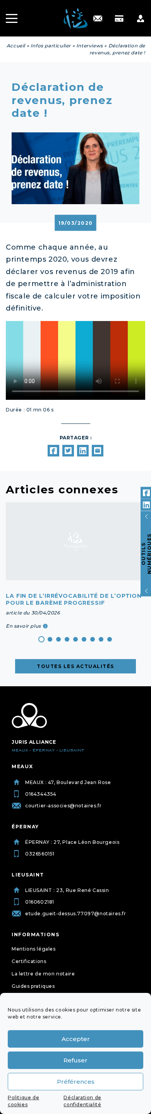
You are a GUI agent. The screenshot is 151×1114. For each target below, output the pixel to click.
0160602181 (39, 902)
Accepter (76, 1039)
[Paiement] (119, 18)
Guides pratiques (33, 986)
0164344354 (41, 794)
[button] (41, 639)
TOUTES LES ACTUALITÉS (75, 666)
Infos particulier (51, 46)
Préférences (75, 1081)
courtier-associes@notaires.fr (63, 806)
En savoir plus (23, 626)
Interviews (89, 46)
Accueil (16, 46)
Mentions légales (34, 949)
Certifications (29, 961)
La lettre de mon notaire (43, 974)
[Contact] (98, 18)
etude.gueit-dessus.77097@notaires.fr (75, 913)
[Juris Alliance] (29, 716)
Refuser (75, 1060)
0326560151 (40, 854)
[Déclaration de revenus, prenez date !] (53, 450)
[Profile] (140, 18)
